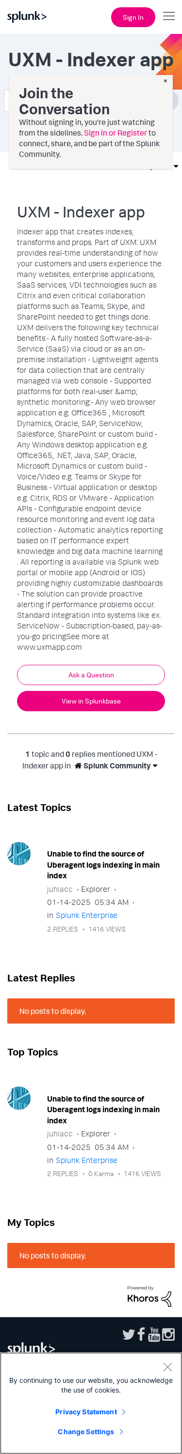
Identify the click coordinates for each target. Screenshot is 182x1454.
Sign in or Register (115, 133)
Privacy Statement (85, 1412)
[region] (91, 1403)
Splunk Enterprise (86, 915)
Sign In (133, 17)
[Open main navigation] (169, 16)
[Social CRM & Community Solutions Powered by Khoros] (149, 1296)
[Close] (167, 1367)
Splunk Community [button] (116, 765)
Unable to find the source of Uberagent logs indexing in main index (103, 864)
